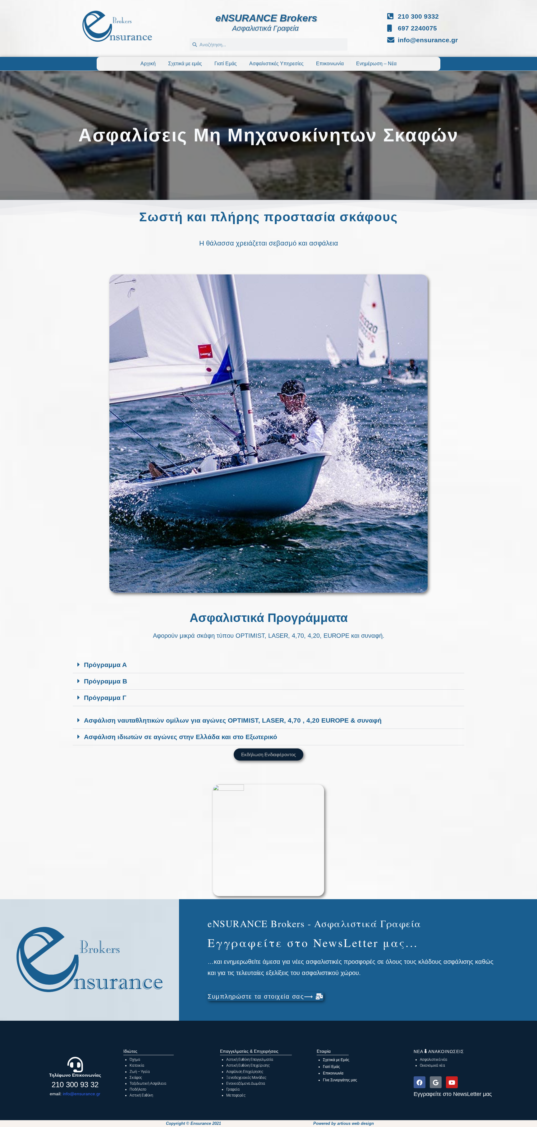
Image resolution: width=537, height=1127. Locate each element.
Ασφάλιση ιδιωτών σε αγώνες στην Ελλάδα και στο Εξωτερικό (180, 736)
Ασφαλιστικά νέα (433, 1059)
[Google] (436, 1082)
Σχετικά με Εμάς (336, 1060)
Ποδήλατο (138, 1089)
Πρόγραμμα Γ (105, 697)
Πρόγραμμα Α (105, 664)
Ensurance (200, 1123)
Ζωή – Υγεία (139, 1072)
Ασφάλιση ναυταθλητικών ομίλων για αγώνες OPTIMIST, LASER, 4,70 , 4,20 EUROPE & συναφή (233, 720)
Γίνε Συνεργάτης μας (340, 1080)
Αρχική (148, 63)
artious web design (355, 1123)
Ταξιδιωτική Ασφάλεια (148, 1083)
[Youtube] (452, 1082)
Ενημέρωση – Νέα (376, 63)
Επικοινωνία (330, 63)
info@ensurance (79, 1093)
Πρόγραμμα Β (105, 681)
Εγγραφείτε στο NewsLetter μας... (313, 942)
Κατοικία (137, 1065)
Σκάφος (136, 1077)
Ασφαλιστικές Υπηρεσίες (276, 63)
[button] (268, 665)
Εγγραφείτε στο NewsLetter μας (453, 1094)
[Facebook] (419, 1082)
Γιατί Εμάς (225, 63)
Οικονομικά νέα (432, 1065)
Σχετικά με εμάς (185, 63)
